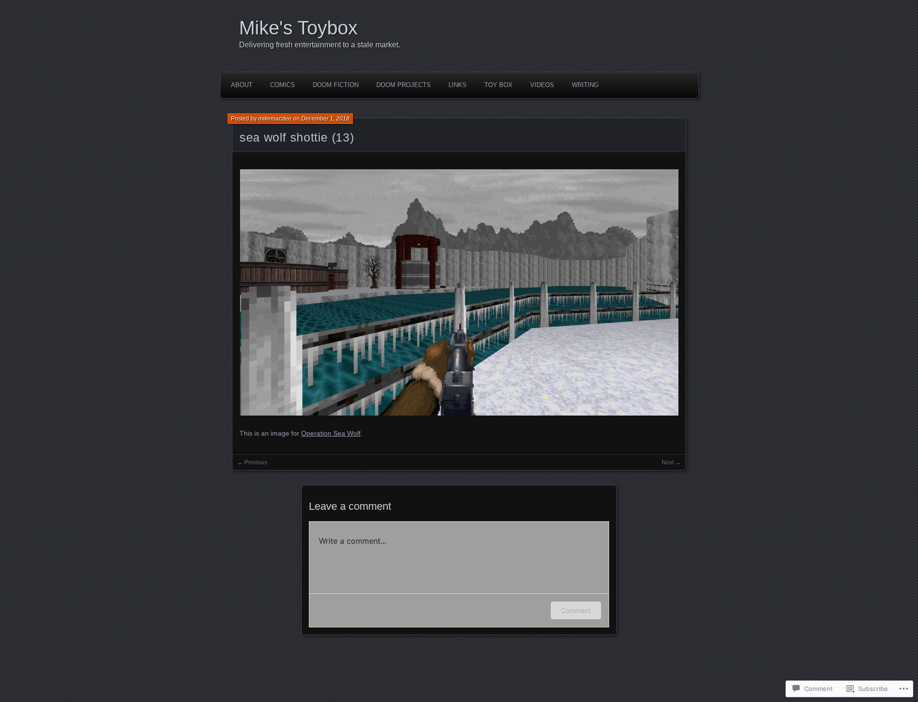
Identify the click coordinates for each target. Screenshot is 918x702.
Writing (585, 84)
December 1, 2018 (325, 118)
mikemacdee (275, 118)
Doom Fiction (336, 84)
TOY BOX (498, 84)
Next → (671, 462)
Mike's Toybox (298, 27)
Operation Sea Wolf (331, 433)
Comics (282, 84)
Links (457, 84)
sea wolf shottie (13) (297, 137)
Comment (576, 610)
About (241, 84)
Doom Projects (403, 84)
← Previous (252, 462)
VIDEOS (542, 84)
